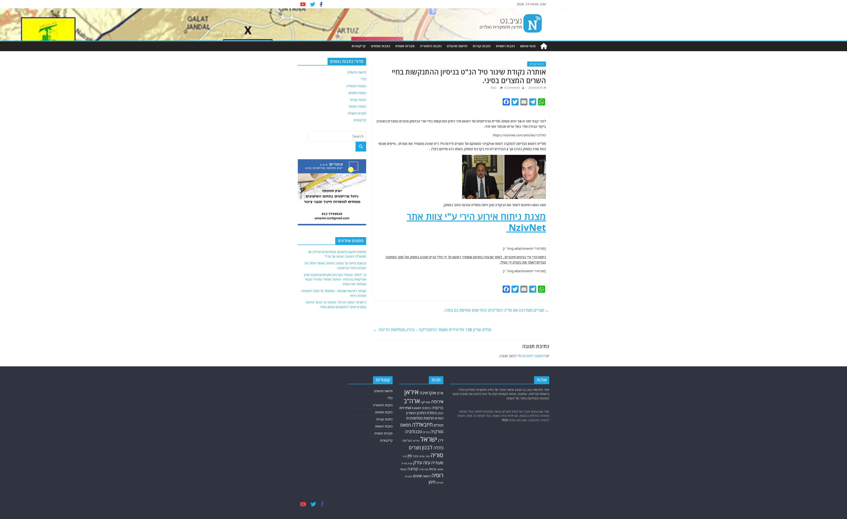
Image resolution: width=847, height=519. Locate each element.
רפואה (427, 476)
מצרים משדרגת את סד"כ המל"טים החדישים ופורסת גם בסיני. (496, 310)
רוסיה (437, 475)
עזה (426, 462)
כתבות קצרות (482, 46)
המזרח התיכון (427, 412)
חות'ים (438, 425)
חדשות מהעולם (457, 46)
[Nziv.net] (543, 46)
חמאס (405, 425)
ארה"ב (412, 401)
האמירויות (406, 407)
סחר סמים (424, 456)
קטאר (403, 469)
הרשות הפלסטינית (420, 418)
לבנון (427, 447)
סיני (404, 456)
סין (409, 456)
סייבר (415, 456)
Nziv (494, 88)
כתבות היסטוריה (431, 46)
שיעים (417, 475)
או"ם (440, 393)
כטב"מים (407, 440)
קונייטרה (423, 469)
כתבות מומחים (380, 46)
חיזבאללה (422, 424)
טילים (426, 432)
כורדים (416, 440)
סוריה (437, 455)
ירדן (440, 440)
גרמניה (426, 408)
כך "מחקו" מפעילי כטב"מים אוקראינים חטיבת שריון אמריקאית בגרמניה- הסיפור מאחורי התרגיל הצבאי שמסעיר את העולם (335, 279)
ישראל (428, 439)
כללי (363, 79)
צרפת (432, 469)
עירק (417, 462)
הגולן (440, 413)
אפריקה (425, 402)
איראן (411, 392)
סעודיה (437, 463)
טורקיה (436, 431)
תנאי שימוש (528, 46)
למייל (505, 420)
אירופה (437, 402)
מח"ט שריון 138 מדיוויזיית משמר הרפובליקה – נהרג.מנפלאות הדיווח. (432, 329)
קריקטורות (359, 46)
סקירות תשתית (405, 46)
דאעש (417, 408)
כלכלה (438, 447)
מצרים (415, 447)
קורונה (412, 468)
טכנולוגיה (413, 432)
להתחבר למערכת (533, 356)
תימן (432, 482)
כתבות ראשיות (505, 46)
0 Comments (512, 88)
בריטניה (437, 407)
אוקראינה (428, 393)
